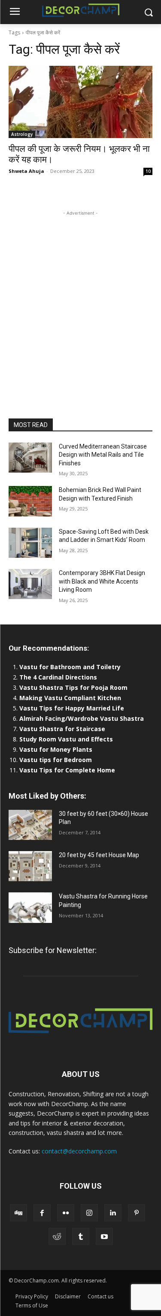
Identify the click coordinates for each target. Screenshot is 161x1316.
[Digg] (18, 1212)
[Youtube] (104, 1236)
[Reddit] (57, 1236)
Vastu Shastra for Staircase (62, 729)
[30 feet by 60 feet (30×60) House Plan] (30, 825)
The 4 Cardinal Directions (58, 677)
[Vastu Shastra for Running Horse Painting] (30, 907)
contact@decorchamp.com (79, 1151)
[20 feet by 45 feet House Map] (30, 866)
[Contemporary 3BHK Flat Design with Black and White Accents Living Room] (30, 584)
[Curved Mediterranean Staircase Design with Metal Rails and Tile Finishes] (30, 458)
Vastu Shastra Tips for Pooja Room (73, 687)
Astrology (22, 134)
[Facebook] (42, 1212)
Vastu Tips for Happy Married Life (71, 708)
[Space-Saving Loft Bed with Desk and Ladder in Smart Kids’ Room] (30, 543)
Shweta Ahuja (26, 171)
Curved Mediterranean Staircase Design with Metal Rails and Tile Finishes (103, 455)
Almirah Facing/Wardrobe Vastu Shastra (81, 718)
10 (148, 171)
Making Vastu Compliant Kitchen (70, 698)
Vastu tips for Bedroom (55, 760)
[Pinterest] (136, 1212)
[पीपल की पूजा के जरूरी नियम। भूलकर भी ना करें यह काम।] (80, 102)
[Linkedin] (113, 1212)
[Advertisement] (80, 298)
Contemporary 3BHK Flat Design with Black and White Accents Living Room (102, 581)
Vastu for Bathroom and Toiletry (70, 667)
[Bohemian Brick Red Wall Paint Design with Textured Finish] (30, 501)
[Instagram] (89, 1212)
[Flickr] (65, 1212)
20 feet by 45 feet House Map (99, 855)
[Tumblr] (80, 1236)
